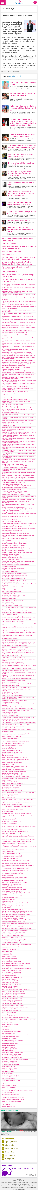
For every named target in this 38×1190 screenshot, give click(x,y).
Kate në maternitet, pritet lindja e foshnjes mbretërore (15, 1059)
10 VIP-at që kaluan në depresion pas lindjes (13, 621)
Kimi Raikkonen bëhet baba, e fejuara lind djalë (13, 916)
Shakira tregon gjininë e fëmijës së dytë (11, 961)
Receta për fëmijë (11, 1148)
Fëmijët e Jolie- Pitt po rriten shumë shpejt (12, 809)
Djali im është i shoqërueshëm (9, 1087)
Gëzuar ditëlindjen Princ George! (10, 982)
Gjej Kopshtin (10, 1145)
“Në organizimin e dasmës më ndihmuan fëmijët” (14, 939)
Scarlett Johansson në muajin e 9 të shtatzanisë (13, 974)
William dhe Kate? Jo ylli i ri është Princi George (14, 932)
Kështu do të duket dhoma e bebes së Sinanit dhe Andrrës (16, 729)
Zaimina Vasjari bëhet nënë (8, 425)
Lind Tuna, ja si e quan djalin (9, 566)
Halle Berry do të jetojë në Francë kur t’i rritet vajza (14, 1083)
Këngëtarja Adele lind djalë (8, 1106)
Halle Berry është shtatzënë (8, 1078)
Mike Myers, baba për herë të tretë (10, 782)
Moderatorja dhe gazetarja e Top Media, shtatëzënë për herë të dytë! (19, 528)
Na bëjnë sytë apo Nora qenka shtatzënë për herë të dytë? (16, 364)
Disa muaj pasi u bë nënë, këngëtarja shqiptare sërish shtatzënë (18, 542)
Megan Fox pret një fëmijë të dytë (10, 1049)
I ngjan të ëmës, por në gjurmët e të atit (11, 785)
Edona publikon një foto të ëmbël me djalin (12, 532)
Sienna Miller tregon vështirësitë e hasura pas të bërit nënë (16, 920)
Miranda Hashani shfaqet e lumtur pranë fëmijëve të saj (20, 155)
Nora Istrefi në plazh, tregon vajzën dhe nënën (13, 843)
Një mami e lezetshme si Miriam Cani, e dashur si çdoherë (16, 684)
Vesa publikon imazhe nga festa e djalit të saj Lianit (14, 543)
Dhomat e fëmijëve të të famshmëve (10, 1024)
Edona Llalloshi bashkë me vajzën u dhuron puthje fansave (16, 968)
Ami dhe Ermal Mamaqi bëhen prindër (11, 1031)
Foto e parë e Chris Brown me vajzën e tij (12, 887)
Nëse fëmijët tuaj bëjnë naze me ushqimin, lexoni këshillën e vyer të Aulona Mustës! (20, 173)
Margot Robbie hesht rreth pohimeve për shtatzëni (14, 466)
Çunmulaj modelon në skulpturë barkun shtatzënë (14, 757)
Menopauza (9, 1159)
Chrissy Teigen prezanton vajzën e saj (11, 736)
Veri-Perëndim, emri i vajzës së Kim (10, 1064)
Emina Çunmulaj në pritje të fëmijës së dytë (12, 464)
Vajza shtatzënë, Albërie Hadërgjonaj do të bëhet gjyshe (16, 863)
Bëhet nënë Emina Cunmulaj (9, 748)
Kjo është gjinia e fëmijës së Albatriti (11, 577)
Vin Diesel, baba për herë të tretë (10, 897)
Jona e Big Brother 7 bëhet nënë (10, 858)
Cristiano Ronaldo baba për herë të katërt (12, 526)
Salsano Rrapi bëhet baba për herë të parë (12, 773)
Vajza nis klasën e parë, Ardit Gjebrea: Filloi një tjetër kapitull (17, 806)
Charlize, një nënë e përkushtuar (10, 1043)
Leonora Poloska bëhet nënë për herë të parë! (13, 507)
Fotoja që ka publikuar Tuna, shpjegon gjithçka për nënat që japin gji (19, 523)
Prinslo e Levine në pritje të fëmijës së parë (12, 761)
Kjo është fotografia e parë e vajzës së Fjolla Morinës (15, 831)
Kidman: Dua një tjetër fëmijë (9, 953)
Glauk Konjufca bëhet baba (8, 797)
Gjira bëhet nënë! (8, 254)
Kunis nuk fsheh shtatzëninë (9, 975)
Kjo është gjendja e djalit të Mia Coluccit (12, 609)
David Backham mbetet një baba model (11, 591)
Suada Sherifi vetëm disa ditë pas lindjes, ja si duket (15, 647)
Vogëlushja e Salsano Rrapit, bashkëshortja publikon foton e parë (18, 717)
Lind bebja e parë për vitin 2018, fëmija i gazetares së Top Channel (18, 459)
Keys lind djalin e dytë (7, 925)
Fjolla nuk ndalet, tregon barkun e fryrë (11, 853)
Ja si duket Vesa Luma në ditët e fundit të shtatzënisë (15, 719)
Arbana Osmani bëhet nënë (8, 899)
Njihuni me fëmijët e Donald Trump (10, 685)
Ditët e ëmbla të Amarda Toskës (9, 1061)
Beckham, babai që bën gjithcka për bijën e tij (13, 752)
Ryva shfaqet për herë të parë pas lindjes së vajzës (14, 573)
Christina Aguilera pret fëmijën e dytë (11, 1014)
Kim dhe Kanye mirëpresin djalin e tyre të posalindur (15, 778)
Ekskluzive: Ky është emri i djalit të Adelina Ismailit (14, 575)
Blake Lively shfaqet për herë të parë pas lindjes (14, 906)
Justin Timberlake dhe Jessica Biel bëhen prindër (14, 889)
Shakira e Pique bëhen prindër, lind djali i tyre (13, 1099)
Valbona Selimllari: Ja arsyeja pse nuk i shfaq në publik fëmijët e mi (18, 626)
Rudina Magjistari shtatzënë (9, 956)
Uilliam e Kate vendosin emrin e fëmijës (11, 1054)
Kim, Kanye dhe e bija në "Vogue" (10, 1008)
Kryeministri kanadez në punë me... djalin (12, 557)
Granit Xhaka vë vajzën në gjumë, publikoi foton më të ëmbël (22, 135)
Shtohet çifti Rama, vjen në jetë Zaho (11, 981)
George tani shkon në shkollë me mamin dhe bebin (14, 479)
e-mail (4, 71)
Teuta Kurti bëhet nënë (7, 1050)
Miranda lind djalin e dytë (8, 1063)
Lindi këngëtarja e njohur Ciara (9, 570)
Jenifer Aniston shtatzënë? (8, 1045)
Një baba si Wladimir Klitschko (9, 795)
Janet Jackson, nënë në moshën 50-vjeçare (12, 600)
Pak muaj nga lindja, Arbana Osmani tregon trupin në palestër (17, 835)
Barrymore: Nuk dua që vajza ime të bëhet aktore (14, 1096)
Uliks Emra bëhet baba (7, 731)
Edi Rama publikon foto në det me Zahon (12, 829)
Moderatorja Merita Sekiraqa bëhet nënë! (12, 484)
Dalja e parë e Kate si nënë (8, 1033)
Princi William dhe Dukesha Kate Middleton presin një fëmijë (17, 1090)
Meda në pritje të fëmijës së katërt (10, 640)
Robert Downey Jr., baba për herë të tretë (12, 937)
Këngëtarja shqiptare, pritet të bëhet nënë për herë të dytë (16, 724)
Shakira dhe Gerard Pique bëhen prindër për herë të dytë (16, 914)
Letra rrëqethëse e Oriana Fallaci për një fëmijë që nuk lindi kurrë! (18, 372)
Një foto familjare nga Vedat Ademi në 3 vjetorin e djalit (15, 776)
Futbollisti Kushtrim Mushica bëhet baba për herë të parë (16, 399)
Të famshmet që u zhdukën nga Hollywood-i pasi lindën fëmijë (17, 923)
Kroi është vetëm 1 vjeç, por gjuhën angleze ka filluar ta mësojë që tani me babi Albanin (19, 258)
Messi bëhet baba (6, 1104)
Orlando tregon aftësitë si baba (9, 1002)
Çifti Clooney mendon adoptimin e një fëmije (13, 935)
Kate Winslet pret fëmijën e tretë (9, 1070)
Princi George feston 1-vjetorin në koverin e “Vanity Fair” (16, 989)
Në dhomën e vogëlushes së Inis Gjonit (11, 1101)
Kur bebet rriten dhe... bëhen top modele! (12, 1042)
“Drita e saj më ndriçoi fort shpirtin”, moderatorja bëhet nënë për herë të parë (23, 108)
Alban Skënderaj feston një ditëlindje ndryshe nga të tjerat (16, 733)
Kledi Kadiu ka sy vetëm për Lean (10, 715)
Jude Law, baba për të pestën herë (10, 949)
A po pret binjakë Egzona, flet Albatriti (11, 369)
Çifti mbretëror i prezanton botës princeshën (13, 880)
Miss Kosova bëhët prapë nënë (9, 934)
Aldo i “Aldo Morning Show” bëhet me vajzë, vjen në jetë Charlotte (18, 477)
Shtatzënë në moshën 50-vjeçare (10, 638)
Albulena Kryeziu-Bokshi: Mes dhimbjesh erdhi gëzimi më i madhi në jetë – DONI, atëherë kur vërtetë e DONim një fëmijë (19, 433)
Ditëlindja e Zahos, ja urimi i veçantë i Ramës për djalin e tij (16, 678)
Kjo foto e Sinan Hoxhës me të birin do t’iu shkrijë (14, 580)
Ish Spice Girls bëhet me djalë (9, 598)
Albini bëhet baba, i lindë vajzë (9, 995)
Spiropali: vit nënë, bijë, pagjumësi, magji (12, 762)
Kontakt (19, 1179)
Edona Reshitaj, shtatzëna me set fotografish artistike (15, 610)
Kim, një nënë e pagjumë (8, 1022)
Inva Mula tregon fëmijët (8, 851)
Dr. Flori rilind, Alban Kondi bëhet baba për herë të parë (15, 721)
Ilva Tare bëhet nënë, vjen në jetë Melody (12, 856)
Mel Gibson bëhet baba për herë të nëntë (12, 597)
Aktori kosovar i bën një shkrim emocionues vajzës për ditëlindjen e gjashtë (20, 229)
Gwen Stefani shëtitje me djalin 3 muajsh (12, 998)
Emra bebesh (10, 1152)
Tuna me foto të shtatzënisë (8, 593)
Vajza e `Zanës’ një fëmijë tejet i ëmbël (11, 521)
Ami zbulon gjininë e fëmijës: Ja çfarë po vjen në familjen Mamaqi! (18, 480)
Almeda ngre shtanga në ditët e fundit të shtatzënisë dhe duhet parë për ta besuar (17, 263)
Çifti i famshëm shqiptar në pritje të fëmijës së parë (14, 487)
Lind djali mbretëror (9, 243)
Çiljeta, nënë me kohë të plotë (9, 1038)
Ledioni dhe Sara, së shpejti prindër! (11, 682)
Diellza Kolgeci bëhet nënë (11, 251)
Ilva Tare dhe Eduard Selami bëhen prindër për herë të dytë (16, 486)
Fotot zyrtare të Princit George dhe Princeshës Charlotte (15, 868)
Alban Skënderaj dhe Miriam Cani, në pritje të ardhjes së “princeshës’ (19, 862)
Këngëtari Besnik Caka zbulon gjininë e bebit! (13, 422)
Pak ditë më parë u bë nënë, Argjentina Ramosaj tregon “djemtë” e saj (19, 839)
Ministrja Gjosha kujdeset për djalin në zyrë (12, 909)
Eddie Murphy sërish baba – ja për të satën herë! (14, 726)
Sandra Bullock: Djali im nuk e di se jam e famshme (14, 882)
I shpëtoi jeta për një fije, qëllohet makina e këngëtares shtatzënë (19, 203)
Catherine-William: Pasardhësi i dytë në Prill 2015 (14, 946)
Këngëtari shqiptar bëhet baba (9, 694)
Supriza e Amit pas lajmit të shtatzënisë (11, 489)
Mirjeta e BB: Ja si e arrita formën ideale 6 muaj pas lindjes (16, 668)
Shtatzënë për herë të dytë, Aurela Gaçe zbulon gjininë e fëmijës (18, 675)
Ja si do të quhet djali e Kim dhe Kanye (11, 833)
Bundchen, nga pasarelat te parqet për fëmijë (13, 1005)
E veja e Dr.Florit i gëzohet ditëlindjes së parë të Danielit (16, 808)
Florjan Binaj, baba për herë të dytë (10, 702)
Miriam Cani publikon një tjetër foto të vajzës (13, 740)
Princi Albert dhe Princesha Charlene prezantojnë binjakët (16, 928)
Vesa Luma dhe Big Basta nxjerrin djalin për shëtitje (14, 700)
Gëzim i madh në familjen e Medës (10, 559)
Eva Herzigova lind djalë (8, 1073)
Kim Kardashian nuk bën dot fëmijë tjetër (12, 891)
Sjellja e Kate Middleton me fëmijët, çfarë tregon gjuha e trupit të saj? (19, 355)
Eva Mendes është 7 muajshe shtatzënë (12, 988)
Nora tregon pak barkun (7, 901)
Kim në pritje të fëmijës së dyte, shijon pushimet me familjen (16, 813)
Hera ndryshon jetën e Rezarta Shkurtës (12, 1000)
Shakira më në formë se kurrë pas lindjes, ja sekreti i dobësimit (17, 799)
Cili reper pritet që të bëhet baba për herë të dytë (14, 578)
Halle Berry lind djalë (7, 1029)
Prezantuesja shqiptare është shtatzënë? (12, 707)
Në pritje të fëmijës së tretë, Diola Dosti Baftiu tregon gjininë (16, 427)
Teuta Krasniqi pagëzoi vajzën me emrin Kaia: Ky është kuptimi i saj (18, 644)
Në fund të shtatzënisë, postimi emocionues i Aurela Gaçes (16, 630)
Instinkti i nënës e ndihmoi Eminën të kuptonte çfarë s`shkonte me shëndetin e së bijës (17, 291)
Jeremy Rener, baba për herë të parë (11, 1080)
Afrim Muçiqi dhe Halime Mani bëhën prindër (13, 918)
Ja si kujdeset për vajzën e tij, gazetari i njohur (13, 568)
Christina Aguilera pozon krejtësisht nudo (12, 977)
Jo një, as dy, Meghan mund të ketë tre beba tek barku (17, 304)
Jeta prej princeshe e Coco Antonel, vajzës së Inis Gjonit (16, 494)
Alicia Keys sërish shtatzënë (9, 979)
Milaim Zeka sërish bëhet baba (9, 727)
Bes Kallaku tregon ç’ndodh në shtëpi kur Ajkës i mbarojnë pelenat (18, 360)
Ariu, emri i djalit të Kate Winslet (9, 1015)
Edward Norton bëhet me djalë (9, 1076)
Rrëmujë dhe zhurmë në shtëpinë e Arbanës (13, 603)
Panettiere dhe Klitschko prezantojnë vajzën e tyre (14, 927)
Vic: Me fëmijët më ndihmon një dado (11, 1075)
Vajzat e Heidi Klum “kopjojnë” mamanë (11, 984)
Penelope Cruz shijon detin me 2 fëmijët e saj (13, 991)
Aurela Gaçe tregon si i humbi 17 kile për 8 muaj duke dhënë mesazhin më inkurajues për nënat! (17, 509)
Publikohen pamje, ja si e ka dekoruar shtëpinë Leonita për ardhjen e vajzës (22, 147)
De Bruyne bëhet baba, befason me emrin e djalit (14, 371)
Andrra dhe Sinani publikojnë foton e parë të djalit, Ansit (15, 710)
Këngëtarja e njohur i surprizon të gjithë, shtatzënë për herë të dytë (18, 617)
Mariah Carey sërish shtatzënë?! (10, 823)
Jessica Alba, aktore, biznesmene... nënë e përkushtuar (15, 896)
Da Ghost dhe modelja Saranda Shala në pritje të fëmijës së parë (18, 802)
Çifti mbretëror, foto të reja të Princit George (12, 1040)
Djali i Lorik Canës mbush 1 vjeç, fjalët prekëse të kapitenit (16, 650)
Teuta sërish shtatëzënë (7, 755)
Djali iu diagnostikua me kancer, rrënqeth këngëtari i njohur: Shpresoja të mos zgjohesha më (16, 378)
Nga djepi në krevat (6, 780)
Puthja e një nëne (6, 1026)
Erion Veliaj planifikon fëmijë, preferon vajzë (13, 404)
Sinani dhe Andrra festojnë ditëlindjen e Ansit (13, 547)
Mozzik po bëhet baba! (7, 397)
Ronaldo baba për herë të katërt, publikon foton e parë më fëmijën (18, 475)
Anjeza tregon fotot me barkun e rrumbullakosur (13, 365)
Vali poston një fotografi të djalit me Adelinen (13, 493)
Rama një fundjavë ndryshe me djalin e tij (12, 750)
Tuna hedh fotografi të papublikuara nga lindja (13, 556)
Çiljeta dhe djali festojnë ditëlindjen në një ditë (13, 913)
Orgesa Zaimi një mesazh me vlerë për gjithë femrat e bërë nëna (18, 855)
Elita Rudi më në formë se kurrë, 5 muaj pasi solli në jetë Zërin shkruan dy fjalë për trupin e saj (21, 193)
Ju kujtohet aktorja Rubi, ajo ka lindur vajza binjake (14, 332)
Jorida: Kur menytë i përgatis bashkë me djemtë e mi (15, 870)
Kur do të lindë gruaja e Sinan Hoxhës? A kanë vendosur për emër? (18, 747)
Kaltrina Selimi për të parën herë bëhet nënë (13, 940)
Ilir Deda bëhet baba (7, 677)
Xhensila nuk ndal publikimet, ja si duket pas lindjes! (15, 391)
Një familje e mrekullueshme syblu (10, 787)
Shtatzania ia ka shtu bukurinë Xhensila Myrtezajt (14, 396)
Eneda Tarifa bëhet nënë (8, 1071)
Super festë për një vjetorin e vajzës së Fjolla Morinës (15, 670)
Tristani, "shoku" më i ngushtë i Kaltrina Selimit (13, 657)
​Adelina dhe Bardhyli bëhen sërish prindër (12, 965)
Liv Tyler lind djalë (6, 907)
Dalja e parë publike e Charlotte (10, 958)
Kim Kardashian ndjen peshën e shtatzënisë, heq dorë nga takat (18, 792)
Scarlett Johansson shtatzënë (9, 1012)
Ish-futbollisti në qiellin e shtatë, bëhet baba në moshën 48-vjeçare (18, 362)
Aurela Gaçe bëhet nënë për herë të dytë (12, 605)
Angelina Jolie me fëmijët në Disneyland (12, 530)
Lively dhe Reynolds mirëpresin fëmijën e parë (13, 921)
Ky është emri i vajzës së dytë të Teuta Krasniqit (13, 649)
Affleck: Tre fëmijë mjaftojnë (8, 1066)
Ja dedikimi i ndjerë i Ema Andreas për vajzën (13, 769)
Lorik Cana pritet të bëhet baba (9, 886)
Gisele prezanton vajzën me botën (10, 1094)
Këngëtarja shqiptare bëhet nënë (10, 519)
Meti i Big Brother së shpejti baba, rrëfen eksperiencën (15, 741)
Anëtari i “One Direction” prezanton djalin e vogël (14, 771)
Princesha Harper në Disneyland (10, 818)
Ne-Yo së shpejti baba (7, 811)
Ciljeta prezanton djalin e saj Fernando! (11, 1089)
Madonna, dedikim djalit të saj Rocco (11, 768)
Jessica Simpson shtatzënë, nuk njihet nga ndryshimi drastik (17, 330)
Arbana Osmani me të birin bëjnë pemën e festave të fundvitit (17, 612)
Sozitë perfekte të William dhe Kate (10, 1028)
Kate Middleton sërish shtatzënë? (10, 986)
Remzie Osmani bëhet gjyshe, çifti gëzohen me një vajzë (22, 94)
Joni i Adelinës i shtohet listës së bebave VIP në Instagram (16, 352)
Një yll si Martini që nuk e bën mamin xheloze (13, 754)
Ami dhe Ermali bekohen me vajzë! (10, 412)
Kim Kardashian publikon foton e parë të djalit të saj (14, 766)
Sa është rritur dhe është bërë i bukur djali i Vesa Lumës (16, 533)
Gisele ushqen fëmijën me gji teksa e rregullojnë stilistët (15, 1017)
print (10, 71)
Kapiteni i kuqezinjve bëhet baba (10, 794)
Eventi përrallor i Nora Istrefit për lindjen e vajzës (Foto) (15, 860)
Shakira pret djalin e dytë (8, 967)
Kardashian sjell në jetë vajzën (9, 1068)
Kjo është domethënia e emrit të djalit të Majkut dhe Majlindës (17, 552)
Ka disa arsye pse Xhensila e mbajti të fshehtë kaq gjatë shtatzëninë (19, 407)
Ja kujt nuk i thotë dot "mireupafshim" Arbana (13, 743)
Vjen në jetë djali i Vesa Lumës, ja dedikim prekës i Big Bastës (17, 708)
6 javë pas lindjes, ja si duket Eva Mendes (12, 695)
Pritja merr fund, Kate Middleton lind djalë (12, 1057)
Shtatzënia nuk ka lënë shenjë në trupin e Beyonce (14, 1082)
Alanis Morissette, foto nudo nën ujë (10, 692)
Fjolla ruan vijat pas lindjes (8, 819)
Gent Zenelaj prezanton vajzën (9, 712)
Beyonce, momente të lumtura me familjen (12, 996)
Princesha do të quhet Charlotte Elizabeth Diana (14, 879)
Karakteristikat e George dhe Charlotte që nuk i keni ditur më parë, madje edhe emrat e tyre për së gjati (18, 442)
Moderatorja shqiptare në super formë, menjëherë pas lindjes (17, 424)
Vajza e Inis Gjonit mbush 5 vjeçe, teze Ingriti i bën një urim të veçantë (19, 607)
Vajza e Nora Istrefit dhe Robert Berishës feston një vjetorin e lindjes (19, 722)
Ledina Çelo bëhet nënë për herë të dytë (12, 942)
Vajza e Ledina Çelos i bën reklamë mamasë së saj (14, 664)
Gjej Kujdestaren (11, 1142)
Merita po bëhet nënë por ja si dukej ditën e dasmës (14, 491)
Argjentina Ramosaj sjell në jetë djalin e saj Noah (14, 845)
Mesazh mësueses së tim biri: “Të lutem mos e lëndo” (15, 386)
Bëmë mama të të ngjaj (7, 602)
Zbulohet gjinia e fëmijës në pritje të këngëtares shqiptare (16, 512)
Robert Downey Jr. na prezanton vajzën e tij (12, 884)
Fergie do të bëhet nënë (8, 1092)
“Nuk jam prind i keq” (7, 951)
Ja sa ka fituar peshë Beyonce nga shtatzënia (13, 550)
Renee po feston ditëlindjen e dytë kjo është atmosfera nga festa (18, 561)
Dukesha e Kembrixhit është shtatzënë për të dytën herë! (16, 963)
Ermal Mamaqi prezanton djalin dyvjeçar (12, 790)
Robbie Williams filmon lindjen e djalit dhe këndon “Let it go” (17, 944)
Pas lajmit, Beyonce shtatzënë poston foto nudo (13, 595)
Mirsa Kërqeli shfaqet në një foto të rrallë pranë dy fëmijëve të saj (18, 499)
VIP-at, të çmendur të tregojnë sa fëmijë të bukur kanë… (15, 872)
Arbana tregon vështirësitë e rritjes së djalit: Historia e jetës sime (18, 420)
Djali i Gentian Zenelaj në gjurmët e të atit (12, 655)
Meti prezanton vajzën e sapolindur (10, 738)
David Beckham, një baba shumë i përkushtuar (13, 993)
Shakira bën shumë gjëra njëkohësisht (11, 789)
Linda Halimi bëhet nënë (10, 272)
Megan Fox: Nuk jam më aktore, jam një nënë (13, 1097)
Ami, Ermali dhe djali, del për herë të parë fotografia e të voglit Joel (18, 1019)
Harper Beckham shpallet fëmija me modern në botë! (15, 1007)
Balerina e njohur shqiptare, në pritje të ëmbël (13, 662)
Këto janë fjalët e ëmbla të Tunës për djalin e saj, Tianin (15, 564)
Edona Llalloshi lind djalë (8, 764)
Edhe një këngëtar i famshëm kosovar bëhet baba (14, 545)
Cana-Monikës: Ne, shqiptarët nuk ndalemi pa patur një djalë (17, 911)
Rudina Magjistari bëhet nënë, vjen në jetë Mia (13, 783)
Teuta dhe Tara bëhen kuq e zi (9, 614)
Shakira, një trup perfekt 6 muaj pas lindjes (12, 1052)
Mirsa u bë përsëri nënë (7, 540)
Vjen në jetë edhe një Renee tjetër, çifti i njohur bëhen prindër (17, 619)
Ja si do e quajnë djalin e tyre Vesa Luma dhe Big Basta (15, 759)
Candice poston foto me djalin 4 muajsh (11, 590)
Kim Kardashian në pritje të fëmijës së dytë (12, 873)
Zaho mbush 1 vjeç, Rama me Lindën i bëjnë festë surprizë (16, 841)
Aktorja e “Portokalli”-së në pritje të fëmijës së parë (14, 645)
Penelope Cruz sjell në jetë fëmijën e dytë (12, 1056)
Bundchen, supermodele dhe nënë (10, 1036)
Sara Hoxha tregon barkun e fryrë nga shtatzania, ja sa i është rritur (18, 642)
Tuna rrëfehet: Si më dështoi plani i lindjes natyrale (14, 467)
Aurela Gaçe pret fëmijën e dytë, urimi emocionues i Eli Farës (17, 687)
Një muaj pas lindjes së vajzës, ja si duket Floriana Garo (16, 406)
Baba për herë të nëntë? (8, 801)
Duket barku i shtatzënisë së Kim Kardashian (13, 849)
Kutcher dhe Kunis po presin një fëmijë (11, 1010)
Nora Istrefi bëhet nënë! (7, 875)
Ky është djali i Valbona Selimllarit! (10, 554)
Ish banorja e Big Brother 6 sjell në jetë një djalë (14, 680)
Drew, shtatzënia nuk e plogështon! (10, 1021)
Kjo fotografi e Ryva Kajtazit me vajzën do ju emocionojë (16, 549)
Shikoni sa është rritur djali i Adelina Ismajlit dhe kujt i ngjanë (17, 525)
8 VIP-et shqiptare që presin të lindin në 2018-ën (14, 482)
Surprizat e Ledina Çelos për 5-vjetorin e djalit (13, 734)
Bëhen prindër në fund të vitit (9, 1085)
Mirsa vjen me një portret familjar (10, 571)
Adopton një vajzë (6, 1103)
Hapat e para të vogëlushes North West (11, 970)
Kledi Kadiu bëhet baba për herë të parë (12, 775)
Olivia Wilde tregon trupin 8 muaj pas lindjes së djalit (15, 930)
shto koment (16, 71)
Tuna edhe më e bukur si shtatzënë (10, 582)
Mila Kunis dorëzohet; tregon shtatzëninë (12, 1003)
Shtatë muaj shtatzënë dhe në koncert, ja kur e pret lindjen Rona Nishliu (19, 247)
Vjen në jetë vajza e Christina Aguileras (11, 972)
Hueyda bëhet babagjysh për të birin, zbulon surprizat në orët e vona (19, 354)
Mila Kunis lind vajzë (7, 954)
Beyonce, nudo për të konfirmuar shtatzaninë (13, 960)
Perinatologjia (10, 1155)
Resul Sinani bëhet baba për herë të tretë (12, 745)
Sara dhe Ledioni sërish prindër (18, 221)
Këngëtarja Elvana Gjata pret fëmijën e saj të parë (14, 616)
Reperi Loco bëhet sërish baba (9, 714)
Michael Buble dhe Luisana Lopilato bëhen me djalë (15, 1035)
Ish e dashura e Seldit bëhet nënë (10, 825)
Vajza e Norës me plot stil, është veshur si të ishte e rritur (16, 367)
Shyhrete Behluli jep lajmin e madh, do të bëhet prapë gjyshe (17, 325)
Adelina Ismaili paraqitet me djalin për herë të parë (14, 538)
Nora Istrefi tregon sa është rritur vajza (11, 821)
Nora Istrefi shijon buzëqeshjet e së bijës (12, 804)
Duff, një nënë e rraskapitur (8, 1047)
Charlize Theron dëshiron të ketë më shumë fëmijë (14, 877)
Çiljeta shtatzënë (6, 947)
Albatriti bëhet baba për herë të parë (11, 563)
